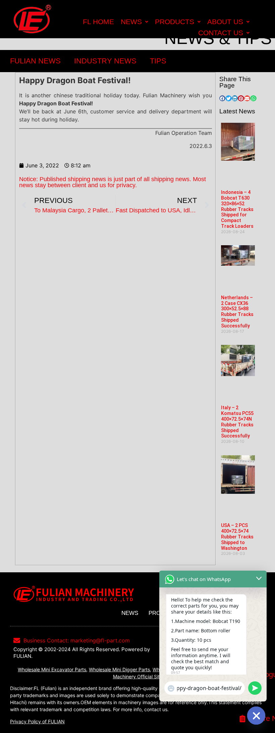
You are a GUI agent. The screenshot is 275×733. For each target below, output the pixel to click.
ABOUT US (225, 21)
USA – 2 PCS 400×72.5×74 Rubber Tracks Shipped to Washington (237, 537)
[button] (222, 98)
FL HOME (98, 21)
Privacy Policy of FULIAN (37, 721)
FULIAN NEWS (35, 61)
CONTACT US (220, 33)
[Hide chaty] (256, 715)
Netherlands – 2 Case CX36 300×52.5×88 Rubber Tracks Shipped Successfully (237, 311)
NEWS (131, 21)
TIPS (158, 61)
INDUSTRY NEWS (105, 61)
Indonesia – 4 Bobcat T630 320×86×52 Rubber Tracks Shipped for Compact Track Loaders (237, 209)
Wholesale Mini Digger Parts (119, 669)
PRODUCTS (174, 21)
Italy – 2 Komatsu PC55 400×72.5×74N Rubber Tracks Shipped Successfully (237, 421)
